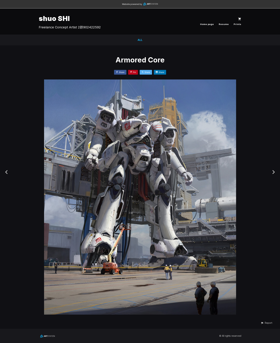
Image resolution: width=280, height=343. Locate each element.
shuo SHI (54, 18)
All (140, 40)
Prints (237, 24)
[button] (266, 322)
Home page (207, 24)
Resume (224, 24)
